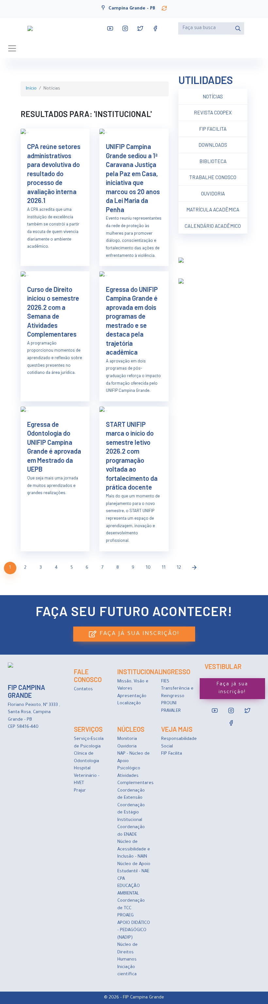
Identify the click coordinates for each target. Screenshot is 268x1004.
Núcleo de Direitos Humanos (127, 952)
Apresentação (131, 696)
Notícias (213, 96)
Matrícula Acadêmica (212, 209)
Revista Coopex (213, 112)
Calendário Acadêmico (213, 226)
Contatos (83, 689)
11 (164, 567)
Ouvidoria (213, 193)
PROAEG (125, 915)
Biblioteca (212, 161)
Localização (129, 703)
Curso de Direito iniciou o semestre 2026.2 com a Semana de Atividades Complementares (53, 311)
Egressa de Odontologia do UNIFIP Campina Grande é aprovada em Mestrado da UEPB (54, 446)
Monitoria (127, 739)
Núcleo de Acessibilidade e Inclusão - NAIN (133, 849)
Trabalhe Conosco (212, 177)
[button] (164, 8)
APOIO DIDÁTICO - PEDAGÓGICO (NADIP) (133, 930)
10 (148, 567)
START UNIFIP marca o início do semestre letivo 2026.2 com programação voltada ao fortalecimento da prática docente (132, 455)
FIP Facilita (212, 129)
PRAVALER (171, 711)
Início (31, 88)
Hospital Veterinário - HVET (86, 776)
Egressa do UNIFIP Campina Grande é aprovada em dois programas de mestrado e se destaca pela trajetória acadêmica (132, 320)
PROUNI (168, 703)
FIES (165, 681)
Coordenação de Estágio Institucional (131, 813)
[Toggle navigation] (12, 48)
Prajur (80, 790)
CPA (121, 879)
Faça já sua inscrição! (139, 634)
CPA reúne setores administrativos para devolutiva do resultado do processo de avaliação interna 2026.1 (53, 173)
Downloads (212, 145)
